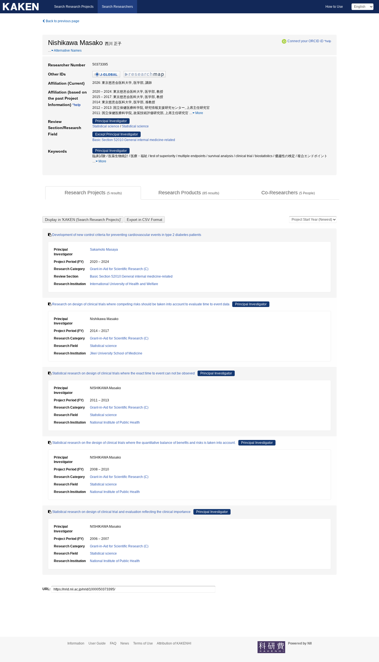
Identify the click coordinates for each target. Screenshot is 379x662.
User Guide (97, 643)
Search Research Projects (74, 7)
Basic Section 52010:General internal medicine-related (133, 140)
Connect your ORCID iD (305, 41)
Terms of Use (143, 643)
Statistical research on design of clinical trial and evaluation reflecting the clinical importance (121, 512)
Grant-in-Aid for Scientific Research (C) (119, 269)
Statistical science (105, 126)
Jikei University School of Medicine (116, 353)
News (124, 643)
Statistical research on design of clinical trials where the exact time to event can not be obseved (123, 373)
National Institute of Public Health (115, 422)
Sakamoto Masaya (104, 249)
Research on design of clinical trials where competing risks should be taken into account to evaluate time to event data (140, 304)
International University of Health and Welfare (124, 284)
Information (75, 643)
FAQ (113, 643)
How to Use (334, 7)
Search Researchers (117, 7)
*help (327, 41)
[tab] (93, 193)
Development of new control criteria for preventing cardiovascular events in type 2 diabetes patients (126, 235)
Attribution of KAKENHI (174, 643)
